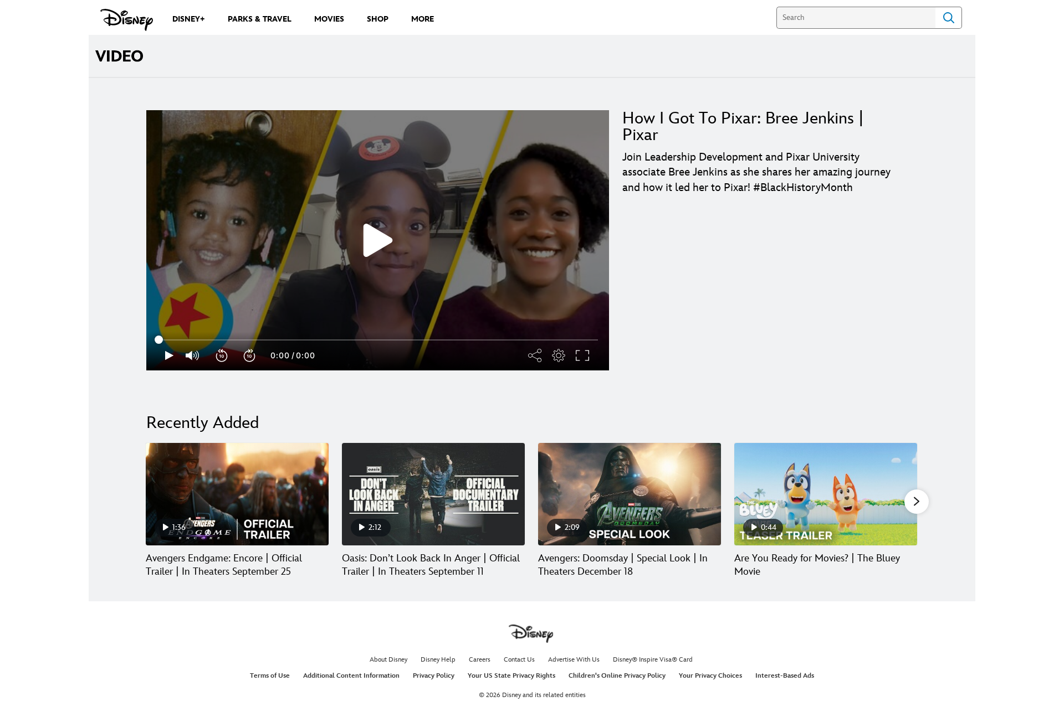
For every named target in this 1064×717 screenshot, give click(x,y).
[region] (377, 240)
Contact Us (519, 660)
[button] (222, 355)
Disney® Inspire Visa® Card (653, 660)
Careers (479, 660)
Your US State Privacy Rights (511, 676)
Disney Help (438, 660)
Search (948, 18)
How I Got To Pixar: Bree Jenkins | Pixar (743, 127)
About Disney (388, 660)
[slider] (377, 340)
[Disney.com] (126, 20)
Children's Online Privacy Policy (617, 676)
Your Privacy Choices (710, 676)
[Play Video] (378, 240)
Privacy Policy (433, 676)
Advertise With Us (574, 660)
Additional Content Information (351, 676)
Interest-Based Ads (784, 676)
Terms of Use (270, 676)
